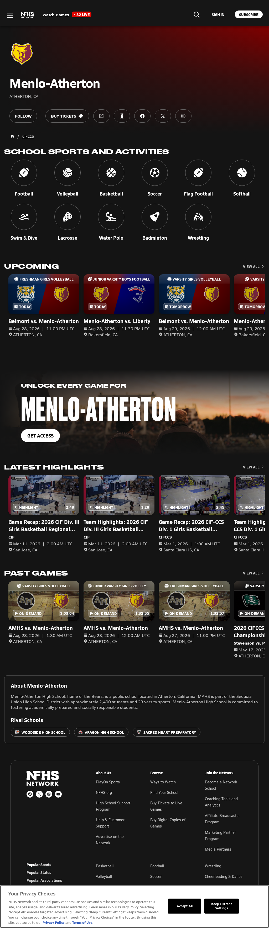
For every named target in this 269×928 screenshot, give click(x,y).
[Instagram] (48, 794)
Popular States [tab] (39, 872)
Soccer (156, 876)
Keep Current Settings (221, 905)
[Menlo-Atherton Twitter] (163, 116)
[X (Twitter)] (39, 794)
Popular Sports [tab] (39, 864)
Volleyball (104, 876)
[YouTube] (58, 794)
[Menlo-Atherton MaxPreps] (122, 116)
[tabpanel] (169, 876)
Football (157, 865)
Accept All (185, 906)
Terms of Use (82, 922)
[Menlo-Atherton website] (101, 116)
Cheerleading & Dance (223, 876)
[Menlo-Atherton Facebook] (142, 116)
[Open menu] (10, 15)
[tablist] (53, 872)
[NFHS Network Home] (27, 15)
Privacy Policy (54, 922)
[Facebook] (30, 794)
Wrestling (213, 865)
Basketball (105, 865)
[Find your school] (196, 14)
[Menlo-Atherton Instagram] (183, 116)
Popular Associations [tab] (44, 880)
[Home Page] (12, 136)
